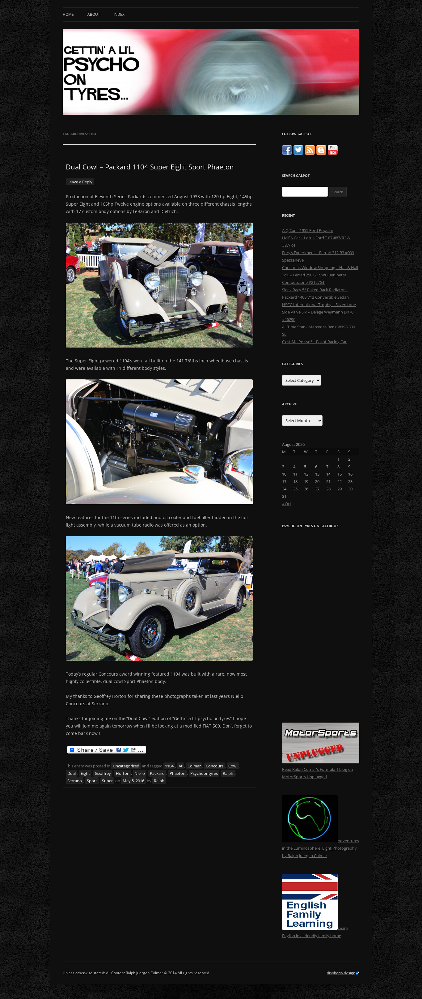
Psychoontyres (204, 773)
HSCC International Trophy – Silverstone (319, 304)
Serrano (74, 780)
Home (68, 14)
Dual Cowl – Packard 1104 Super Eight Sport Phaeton (150, 166)
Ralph (228, 773)
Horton (122, 773)
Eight (85, 773)
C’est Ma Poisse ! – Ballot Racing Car (314, 341)
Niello (139, 773)
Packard (157, 773)
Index (119, 14)
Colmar (194, 766)
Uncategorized (126, 766)
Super (107, 780)
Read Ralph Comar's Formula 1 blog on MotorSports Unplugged (317, 772)
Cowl (232, 766)
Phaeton (177, 773)
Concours (214, 766)
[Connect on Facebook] (287, 153)
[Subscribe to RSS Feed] (310, 153)
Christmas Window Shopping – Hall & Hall (320, 267)
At (181, 766)
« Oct (286, 503)
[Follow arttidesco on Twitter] (298, 153)
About (93, 14)
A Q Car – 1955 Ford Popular (307, 230)
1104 (169, 766)
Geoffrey (103, 773)
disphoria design (341, 973)
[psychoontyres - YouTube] (333, 153)
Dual (71, 773)
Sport (92, 780)
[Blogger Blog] (321, 153)
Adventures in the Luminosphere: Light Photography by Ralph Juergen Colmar (320, 848)
